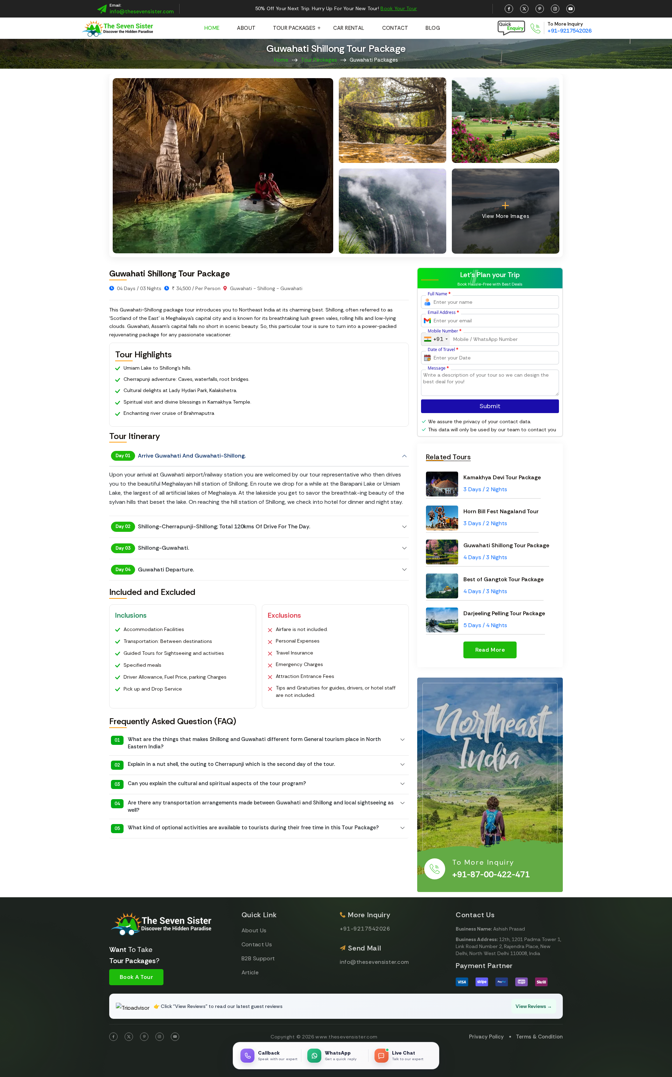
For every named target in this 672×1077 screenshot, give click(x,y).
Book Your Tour (398, 8)
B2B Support (258, 958)
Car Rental (349, 28)
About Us (254, 930)
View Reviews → (534, 1006)
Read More (490, 649)
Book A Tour (136, 977)
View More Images (506, 216)
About (246, 28)
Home (212, 28)
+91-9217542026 (569, 30)
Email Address (443, 312)
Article (250, 972)
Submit (489, 406)
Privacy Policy (486, 1036)
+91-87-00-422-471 (491, 874)
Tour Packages (294, 28)
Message (438, 368)
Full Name (439, 294)
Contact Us (256, 944)
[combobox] (435, 339)
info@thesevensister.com (142, 11)
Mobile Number (445, 331)
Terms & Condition (539, 1036)
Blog (433, 28)
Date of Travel (443, 350)
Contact (395, 28)
